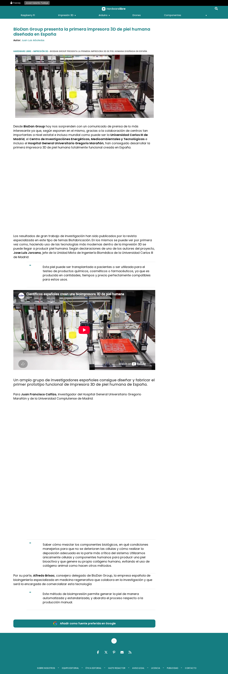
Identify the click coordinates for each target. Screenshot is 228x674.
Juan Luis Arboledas (33, 40)
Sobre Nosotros (46, 668)
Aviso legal (138, 668)
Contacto (190, 668)
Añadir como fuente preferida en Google (88, 623)
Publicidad (172, 668)
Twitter (106, 652)
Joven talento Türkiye (37, 3)
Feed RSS (130, 652)
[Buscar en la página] (216, 9)
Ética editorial (93, 668)
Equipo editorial (70, 668)
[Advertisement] (84, 175)
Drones (137, 15)
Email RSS (122, 652)
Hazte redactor (116, 668)
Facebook (98, 652)
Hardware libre (22, 51)
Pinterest (114, 652)
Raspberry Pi (28, 15)
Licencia (155, 668)
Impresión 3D (65, 15)
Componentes (172, 15)
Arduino (103, 15)
